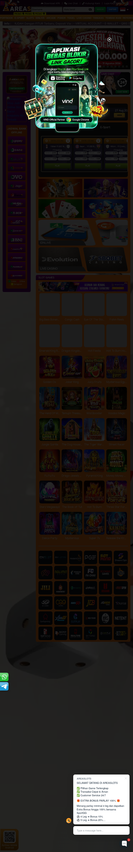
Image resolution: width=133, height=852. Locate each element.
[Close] (109, 39)
